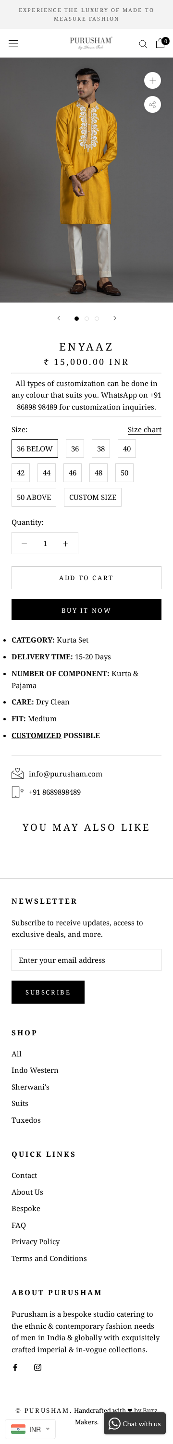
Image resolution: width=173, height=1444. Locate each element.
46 (72, 472)
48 (98, 472)
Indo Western (35, 1070)
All (17, 1053)
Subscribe (48, 992)
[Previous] (58, 318)
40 (127, 448)
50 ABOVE (34, 497)
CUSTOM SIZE (92, 497)
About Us (27, 1192)
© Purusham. (44, 1410)
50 (124, 472)
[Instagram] (37, 1367)
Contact (24, 1175)
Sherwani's (30, 1087)
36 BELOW (35, 448)
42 (21, 472)
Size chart (144, 429)
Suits (20, 1103)
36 (75, 448)
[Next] (114, 318)
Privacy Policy (36, 1241)
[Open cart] (160, 43)
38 (101, 448)
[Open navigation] (13, 43)
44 (46, 472)
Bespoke (26, 1208)
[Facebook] (15, 1367)
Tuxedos (26, 1120)
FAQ (19, 1225)
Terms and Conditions (49, 1258)
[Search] (143, 43)
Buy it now (87, 610)
